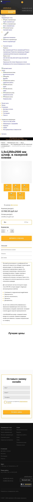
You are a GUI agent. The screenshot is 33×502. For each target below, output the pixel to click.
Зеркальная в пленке (21, 62)
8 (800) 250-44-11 (27, 10)
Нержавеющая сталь (7, 17)
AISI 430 (26, 58)
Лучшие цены (5, 103)
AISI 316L (10, 58)
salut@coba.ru (7, 7)
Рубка (4, 86)
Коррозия (5, 125)
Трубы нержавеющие (8, 21)
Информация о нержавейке (10, 123)
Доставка (4, 257)
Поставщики (6, 113)
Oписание (4, 245)
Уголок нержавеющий (19, 50)
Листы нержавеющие (8, 25)
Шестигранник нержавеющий (19, 54)
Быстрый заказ (26, 480)
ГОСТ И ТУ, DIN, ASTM (9, 121)
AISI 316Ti (15, 58)
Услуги (3, 70)
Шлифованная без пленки (10, 64)
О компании (5, 107)
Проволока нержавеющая (18, 52)
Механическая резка (8, 74)
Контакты (5, 111)
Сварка (5, 127)
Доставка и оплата (8, 109)
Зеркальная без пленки (9, 62)
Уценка (3, 105)
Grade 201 (21, 58)
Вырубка (5, 78)
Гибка (4, 90)
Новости (5, 115)
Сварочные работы (8, 82)
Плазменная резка (8, 94)
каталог (4, 15)
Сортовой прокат (7, 30)
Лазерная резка (7, 98)
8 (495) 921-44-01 (27, 8)
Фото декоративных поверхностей (12, 129)
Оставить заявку (16, 412)
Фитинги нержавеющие (9, 41)
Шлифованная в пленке (23, 64)
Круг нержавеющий (8, 50)
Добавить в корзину (16, 238)
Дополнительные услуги (8, 249)
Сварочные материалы (9, 37)
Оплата (3, 253)
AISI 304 (5, 58)
